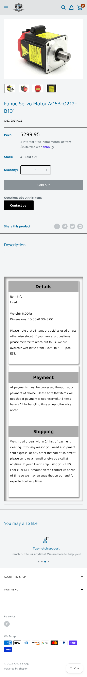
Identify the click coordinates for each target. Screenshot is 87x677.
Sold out (43, 185)
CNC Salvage (13, 120)
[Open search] (63, 7)
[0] (79, 7)
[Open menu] (6, 7)
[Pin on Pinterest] (65, 226)
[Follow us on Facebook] (7, 624)
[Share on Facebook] (57, 226)
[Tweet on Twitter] (72, 226)
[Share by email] (80, 226)
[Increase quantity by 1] (46, 170)
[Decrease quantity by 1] (25, 170)
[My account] (71, 7)
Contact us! (19, 205)
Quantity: (11, 169)
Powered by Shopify (16, 668)
